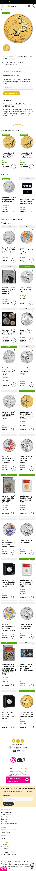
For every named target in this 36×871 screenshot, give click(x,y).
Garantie (4, 819)
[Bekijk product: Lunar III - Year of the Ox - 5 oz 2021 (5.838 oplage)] (27, 613)
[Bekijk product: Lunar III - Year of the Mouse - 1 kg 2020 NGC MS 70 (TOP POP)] (9, 485)
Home (2, 9)
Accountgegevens (6, 812)
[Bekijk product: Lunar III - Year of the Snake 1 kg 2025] (27, 319)
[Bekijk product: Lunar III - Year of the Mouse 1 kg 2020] (27, 277)
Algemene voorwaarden (9, 830)
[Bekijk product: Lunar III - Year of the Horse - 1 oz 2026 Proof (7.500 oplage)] (9, 701)
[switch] (32, 868)
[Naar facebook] (18, 741)
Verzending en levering (8, 817)
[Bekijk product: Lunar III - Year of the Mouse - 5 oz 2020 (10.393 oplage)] (27, 357)
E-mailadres (7, 795)
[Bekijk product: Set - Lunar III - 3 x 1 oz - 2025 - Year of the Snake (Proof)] (27, 189)
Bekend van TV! (6, 1)
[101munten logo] (11, 6)
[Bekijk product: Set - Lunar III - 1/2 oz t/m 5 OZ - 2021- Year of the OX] (9, 319)
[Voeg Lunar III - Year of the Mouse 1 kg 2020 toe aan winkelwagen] (31, 302)
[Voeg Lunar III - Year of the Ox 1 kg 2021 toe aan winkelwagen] (31, 553)
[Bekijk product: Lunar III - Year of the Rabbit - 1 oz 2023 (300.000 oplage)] (9, 401)
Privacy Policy (5, 832)
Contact (3, 838)
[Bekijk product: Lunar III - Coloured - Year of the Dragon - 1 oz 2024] (27, 237)
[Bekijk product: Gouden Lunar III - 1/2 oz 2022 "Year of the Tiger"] (9, 142)
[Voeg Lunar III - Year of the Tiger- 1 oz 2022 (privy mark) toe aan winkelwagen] (13, 260)
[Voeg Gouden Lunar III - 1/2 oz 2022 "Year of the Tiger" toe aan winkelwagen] (13, 166)
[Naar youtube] (13, 741)
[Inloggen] (24, 6)
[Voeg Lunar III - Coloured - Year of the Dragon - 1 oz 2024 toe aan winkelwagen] (31, 260)
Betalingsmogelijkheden (9, 824)
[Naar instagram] (22, 741)
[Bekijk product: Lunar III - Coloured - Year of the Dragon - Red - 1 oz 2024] (9, 445)
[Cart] (33, 6)
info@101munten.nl (9, 854)
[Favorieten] (29, 6)
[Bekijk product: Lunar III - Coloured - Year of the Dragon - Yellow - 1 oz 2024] (9, 613)
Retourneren (5, 821)
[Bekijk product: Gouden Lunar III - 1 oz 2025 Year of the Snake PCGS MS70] (27, 485)
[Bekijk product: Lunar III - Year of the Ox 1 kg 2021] (27, 529)
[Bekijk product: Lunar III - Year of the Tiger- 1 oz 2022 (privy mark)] (9, 237)
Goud (7, 9)
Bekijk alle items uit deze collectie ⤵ (12, 71)
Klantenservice (6, 815)
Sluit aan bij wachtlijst (11, 93)
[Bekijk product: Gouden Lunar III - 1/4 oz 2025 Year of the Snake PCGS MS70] (27, 569)
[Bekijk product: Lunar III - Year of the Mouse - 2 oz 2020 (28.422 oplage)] (27, 445)
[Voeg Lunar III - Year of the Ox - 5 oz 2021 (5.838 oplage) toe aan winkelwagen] (31, 637)
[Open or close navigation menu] (2, 6)
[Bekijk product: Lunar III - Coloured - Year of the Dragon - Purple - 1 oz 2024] (9, 529)
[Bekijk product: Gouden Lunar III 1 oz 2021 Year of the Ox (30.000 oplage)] (27, 701)
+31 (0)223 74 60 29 (9, 852)
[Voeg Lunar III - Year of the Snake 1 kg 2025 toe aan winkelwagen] (31, 340)
